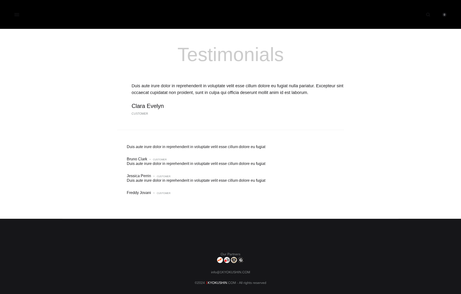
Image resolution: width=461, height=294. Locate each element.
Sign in (413, 14)
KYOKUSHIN (217, 283)
